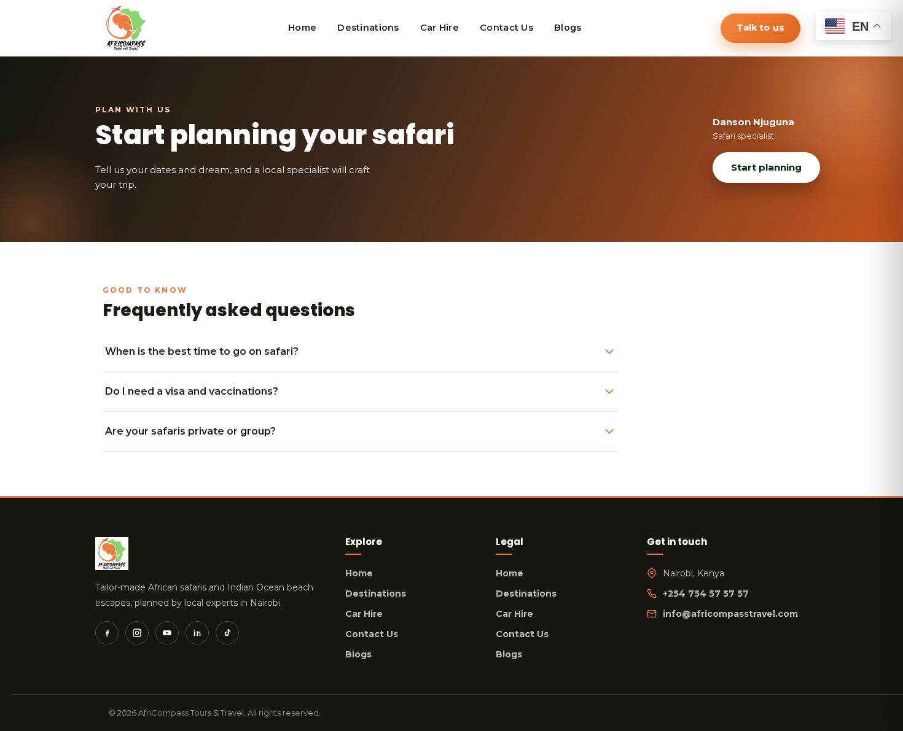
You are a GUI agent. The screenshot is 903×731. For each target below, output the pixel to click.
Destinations (375, 593)
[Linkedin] (197, 632)
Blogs (358, 654)
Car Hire (364, 613)
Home (359, 573)
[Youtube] (167, 632)
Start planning (766, 167)
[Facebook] (107, 632)
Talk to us (760, 27)
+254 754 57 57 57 (706, 593)
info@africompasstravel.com (730, 613)
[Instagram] (137, 632)
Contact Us (371, 634)
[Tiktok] (227, 632)
